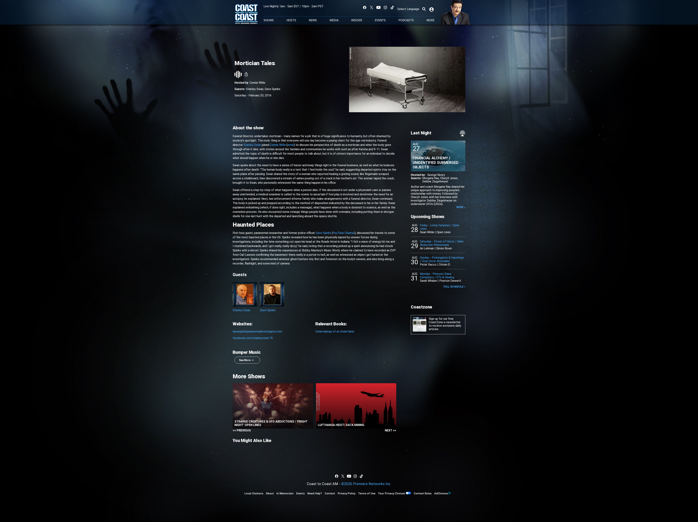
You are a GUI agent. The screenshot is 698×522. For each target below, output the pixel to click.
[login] (431, 9)
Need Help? (314, 493)
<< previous (242, 430)
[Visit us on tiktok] (392, 7)
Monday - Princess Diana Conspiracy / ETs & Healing (437, 275)
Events (380, 20)
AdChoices (441, 493)
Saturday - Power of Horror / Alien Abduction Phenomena (442, 243)
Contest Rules (423, 493)
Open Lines (443, 232)
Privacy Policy (346, 493)
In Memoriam (285, 493)
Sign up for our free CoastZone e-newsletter (445, 320)
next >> (390, 430)
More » (460, 207)
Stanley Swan (254, 89)
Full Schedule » (454, 286)
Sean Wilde (427, 232)
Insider (356, 20)
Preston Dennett (450, 280)
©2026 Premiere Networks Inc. (366, 484)
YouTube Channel (344, 233)
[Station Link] (246, 14)
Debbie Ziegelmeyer (435, 181)
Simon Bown (444, 248)
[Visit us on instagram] (385, 7)
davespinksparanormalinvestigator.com (257, 331)
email (290, 145)
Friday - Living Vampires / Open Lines (439, 227)
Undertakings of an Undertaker (334, 331)
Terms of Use (366, 493)
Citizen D (444, 264)
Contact (330, 493)
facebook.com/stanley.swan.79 (253, 338)
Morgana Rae (430, 178)
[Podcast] (462, 133)
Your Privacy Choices (391, 493)
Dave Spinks (272, 89)
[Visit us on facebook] (364, 7)
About (270, 493)
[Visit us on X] (371, 7)
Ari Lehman (427, 248)
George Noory (436, 175)
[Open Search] (424, 9)
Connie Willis (257, 82)
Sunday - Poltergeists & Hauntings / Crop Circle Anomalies (442, 259)
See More (244, 360)
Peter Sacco (428, 264)
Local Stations (253, 493)
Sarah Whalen (428, 280)
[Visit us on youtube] (378, 7)
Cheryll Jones (449, 178)
